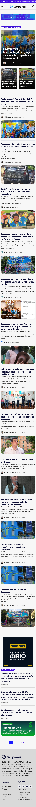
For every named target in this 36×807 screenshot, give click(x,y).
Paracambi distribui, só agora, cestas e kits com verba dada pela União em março (18, 146)
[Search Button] (33, 6)
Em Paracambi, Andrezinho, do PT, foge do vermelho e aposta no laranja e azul (17, 101)
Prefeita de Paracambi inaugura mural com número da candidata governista (15, 191)
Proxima (22, 742)
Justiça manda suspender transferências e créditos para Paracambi (14, 547)
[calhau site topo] (18, 17)
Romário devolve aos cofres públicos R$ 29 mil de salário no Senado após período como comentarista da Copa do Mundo (17, 677)
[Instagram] (23, 786)
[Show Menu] (2, 6)
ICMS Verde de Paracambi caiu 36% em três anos (17, 460)
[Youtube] (27, 786)
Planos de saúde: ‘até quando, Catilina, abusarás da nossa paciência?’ (21, 1)
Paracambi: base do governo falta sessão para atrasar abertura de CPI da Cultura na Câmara (17, 236)
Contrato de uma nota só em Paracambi (13, 590)
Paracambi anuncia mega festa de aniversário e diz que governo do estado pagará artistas (16, 326)
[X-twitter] (19, 786)
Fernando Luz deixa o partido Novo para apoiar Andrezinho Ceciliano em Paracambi (17, 416)
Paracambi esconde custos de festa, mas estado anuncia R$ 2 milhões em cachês (17, 281)
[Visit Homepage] (18, 6)
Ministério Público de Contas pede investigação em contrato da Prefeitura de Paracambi (16, 502)
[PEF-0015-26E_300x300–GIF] (18, 651)
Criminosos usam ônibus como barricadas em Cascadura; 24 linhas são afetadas (17, 712)
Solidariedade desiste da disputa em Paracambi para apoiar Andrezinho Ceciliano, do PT (17, 371)
